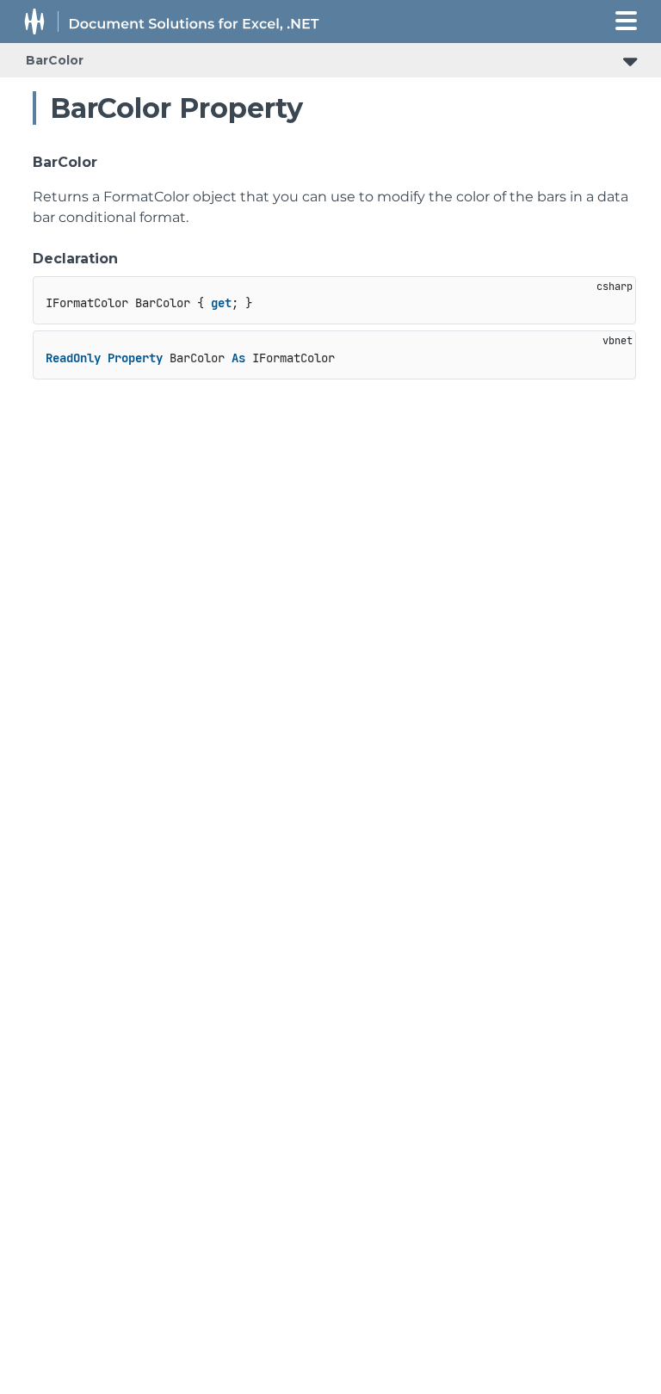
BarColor (54, 60)
